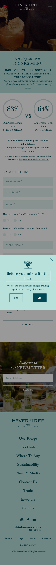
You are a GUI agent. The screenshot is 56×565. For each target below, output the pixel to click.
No (16, 298)
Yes (40, 298)
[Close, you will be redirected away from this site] (51, 259)
